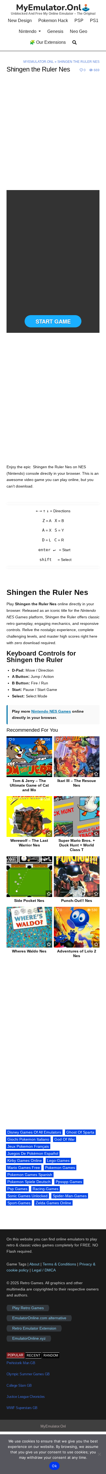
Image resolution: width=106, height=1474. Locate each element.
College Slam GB (19, 1385)
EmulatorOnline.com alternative (39, 1318)
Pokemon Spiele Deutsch (29, 1182)
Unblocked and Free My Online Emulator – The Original (53, 13)
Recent (33, 1355)
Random (50, 1355)
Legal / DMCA (44, 1270)
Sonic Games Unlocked (27, 1196)
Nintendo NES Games (51, 711)
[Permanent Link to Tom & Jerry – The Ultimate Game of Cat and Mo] (29, 756)
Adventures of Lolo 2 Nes (76, 953)
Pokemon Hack (53, 20)
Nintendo (27, 31)
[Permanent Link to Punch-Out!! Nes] (76, 876)
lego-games (58, 1160)
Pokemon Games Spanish (29, 1174)
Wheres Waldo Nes (29, 951)
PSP (78, 20)
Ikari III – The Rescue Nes (76, 782)
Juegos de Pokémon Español (32, 1153)
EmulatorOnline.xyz (29, 1338)
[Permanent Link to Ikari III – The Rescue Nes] (76, 756)
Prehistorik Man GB (21, 1363)
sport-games (18, 1203)
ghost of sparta (80, 1132)
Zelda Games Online (53, 1203)
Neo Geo (78, 31)
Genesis (55, 31)
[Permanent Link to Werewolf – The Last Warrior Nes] (29, 816)
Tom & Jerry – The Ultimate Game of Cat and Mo (29, 785)
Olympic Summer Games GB (28, 1374)
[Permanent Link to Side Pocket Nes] (29, 876)
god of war (64, 1139)
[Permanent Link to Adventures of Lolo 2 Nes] (76, 927)
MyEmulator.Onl (38, 62)
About (34, 1264)
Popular (15, 1355)
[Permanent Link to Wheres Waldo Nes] (29, 927)
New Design (20, 20)
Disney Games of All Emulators (34, 1132)
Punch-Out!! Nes (76, 900)
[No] (99, 1454)
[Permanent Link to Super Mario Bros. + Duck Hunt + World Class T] (76, 816)
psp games (17, 1189)
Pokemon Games (60, 1167)
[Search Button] (74, 42)
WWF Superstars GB (22, 1408)
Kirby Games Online (24, 1160)
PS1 (94, 20)
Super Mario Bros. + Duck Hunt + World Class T (76, 845)
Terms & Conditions (59, 1264)
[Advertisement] (53, 135)
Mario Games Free (23, 1167)
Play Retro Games (28, 1308)
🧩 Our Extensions (48, 42)
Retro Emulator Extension (34, 1328)
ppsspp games (69, 1182)
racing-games (45, 1189)
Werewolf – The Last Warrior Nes (29, 842)
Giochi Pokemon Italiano (28, 1139)
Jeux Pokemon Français (28, 1146)
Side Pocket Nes (29, 900)
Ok (54, 1466)
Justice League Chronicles (26, 1397)
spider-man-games (70, 1196)
